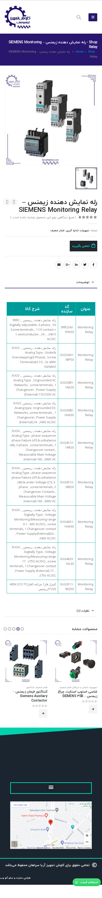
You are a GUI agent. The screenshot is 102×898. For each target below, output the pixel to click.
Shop (91, 51)
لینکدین (76, 264)
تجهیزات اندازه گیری (77, 230)
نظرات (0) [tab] (83, 610)
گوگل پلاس (67, 264)
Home (79, 51)
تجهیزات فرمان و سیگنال (85, 687)
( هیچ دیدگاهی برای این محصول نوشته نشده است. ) (43, 217)
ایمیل (59, 264)
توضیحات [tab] (82, 282)
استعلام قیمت (88, 882)
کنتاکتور (30, 687)
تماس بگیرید (81, 246)
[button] (22, 629)
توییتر (85, 264)
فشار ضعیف (57, 230)
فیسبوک (93, 264)
